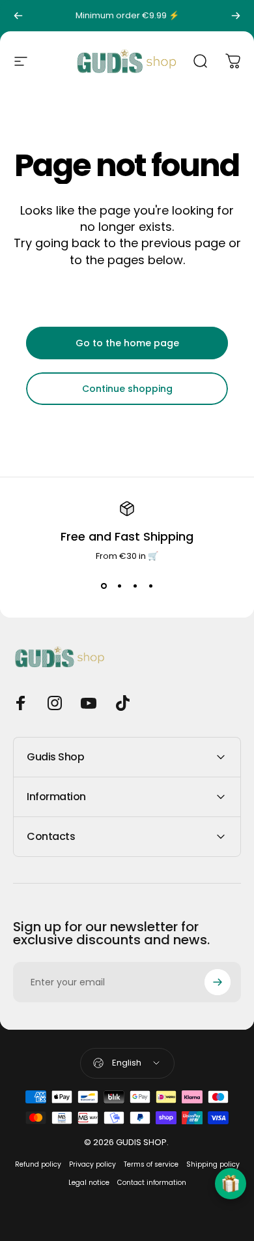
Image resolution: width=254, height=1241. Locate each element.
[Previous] (18, 15)
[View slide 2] (119, 586)
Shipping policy (213, 1164)
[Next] (235, 15)
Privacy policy (92, 1164)
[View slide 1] (103, 586)
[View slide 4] (150, 586)
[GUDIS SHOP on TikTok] (122, 703)
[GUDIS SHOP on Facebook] (21, 703)
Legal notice (88, 1183)
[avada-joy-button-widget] (230, 1183)
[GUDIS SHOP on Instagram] (55, 703)
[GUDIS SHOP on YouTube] (88, 703)
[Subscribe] (218, 982)
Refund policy (38, 1164)
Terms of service (151, 1164)
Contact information (151, 1183)
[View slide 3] (135, 586)
